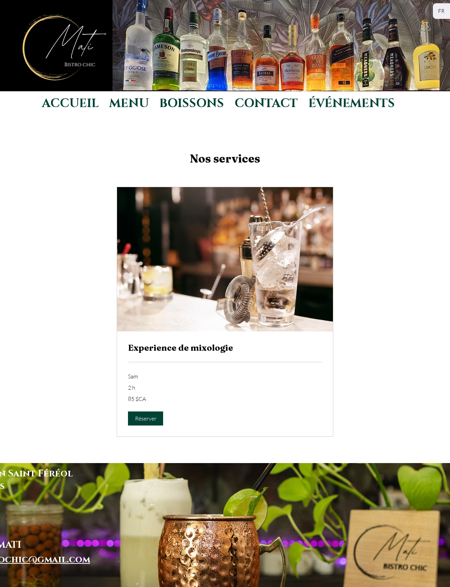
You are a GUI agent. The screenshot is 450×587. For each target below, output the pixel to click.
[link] (225, 348)
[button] (145, 418)
